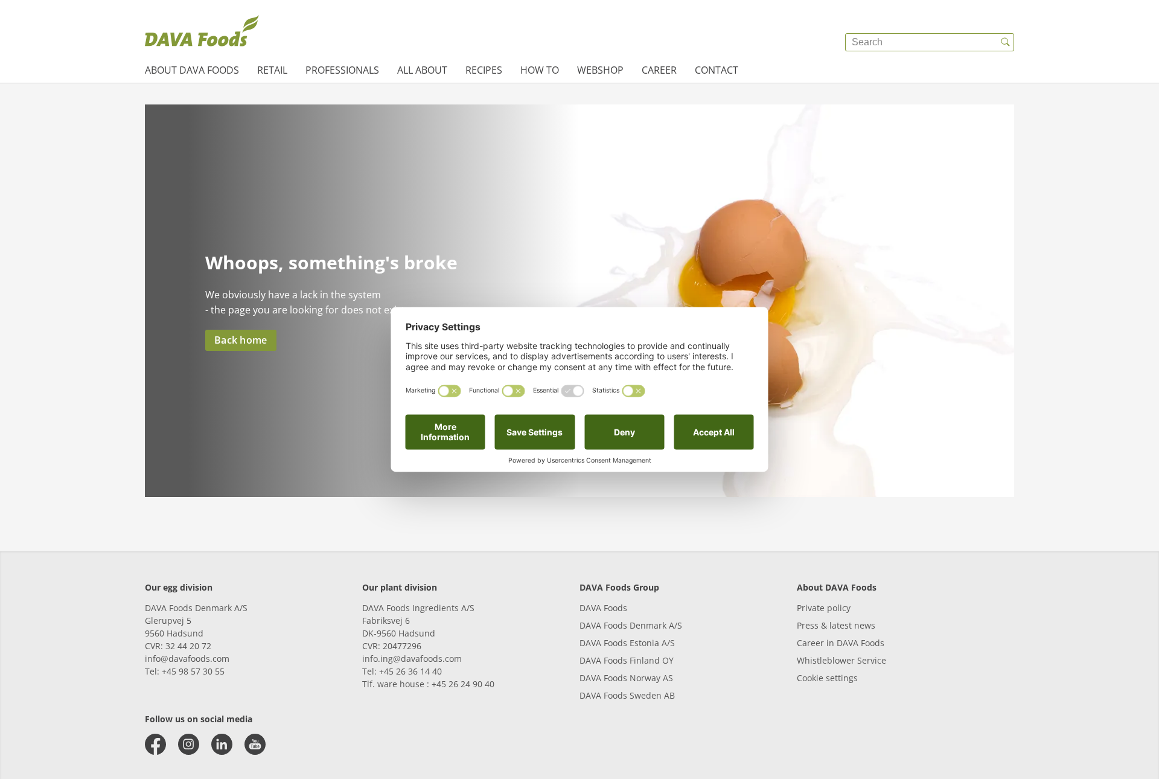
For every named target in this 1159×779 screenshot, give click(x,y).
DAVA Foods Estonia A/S (627, 643)
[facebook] (155, 744)
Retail (272, 70)
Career (659, 70)
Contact (716, 70)
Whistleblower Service (841, 660)
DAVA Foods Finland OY (627, 660)
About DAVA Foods (192, 70)
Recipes (483, 70)
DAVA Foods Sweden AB (627, 695)
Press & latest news (836, 625)
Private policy (824, 608)
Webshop (600, 70)
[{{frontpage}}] (202, 33)
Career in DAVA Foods (840, 643)
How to (539, 70)
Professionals (342, 70)
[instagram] (188, 744)
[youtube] (255, 744)
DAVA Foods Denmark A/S (631, 625)
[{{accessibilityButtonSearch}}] (1005, 42)
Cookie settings (827, 678)
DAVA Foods (603, 608)
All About (422, 70)
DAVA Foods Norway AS (626, 678)
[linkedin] (221, 744)
